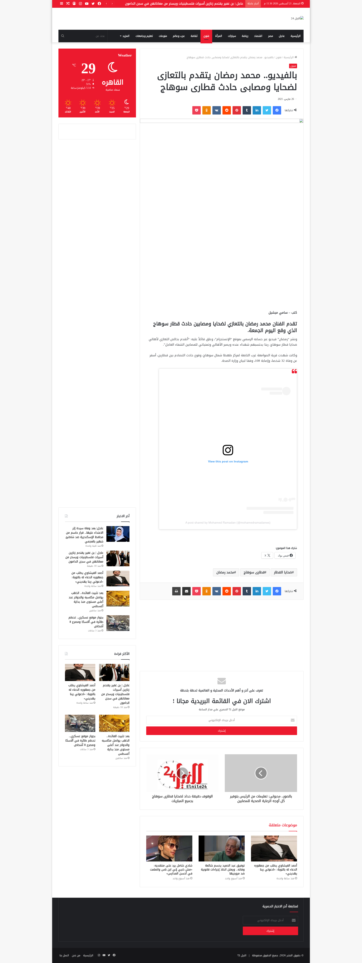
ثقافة (194, 36)
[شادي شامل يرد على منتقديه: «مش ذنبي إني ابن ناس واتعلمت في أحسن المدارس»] (169, 848)
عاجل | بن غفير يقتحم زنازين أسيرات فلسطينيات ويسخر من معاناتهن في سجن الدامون (184, 3)
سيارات (232, 36)
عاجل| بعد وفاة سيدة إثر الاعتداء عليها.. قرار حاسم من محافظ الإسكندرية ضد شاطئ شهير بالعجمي (84, 534)
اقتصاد (258, 36)
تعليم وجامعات (144, 36)
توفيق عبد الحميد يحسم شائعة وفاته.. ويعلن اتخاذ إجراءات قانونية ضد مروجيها (223, 869)
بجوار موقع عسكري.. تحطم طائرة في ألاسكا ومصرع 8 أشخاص (86, 622)
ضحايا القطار (283, 572)
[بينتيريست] (237, 110)
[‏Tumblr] (247, 110)
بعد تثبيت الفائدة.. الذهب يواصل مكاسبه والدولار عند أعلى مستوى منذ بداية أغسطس (86, 599)
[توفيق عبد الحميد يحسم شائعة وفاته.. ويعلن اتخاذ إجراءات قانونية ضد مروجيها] (222, 848)
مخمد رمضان (225, 572)
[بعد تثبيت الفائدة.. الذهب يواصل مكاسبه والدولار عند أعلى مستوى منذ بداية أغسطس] (117, 598)
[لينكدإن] (257, 110)
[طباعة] (176, 591)
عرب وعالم (179, 36)
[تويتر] (267, 110)
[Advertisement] (221, 274)
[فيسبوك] (277, 110)
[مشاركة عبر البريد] (186, 591)
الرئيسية (296, 36)
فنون (206, 36)
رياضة (245, 36)
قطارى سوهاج (254, 572)
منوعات (163, 36)
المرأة (218, 36)
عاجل (282, 36)
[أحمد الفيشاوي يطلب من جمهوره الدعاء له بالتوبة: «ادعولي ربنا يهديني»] (274, 848)
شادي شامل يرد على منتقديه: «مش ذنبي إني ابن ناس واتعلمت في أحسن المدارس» (171, 869)
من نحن (76, 955)
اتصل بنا (64, 955)
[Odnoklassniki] (206, 110)
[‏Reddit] (226, 110)
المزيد (126, 36)
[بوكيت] (196, 110)
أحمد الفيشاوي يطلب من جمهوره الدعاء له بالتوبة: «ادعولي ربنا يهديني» (275, 869)
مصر (270, 36)
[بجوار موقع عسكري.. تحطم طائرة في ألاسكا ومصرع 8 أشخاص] (117, 623)
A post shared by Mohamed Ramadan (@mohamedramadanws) (227, 522)
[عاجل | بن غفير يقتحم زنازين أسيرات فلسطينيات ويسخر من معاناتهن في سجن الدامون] (117, 558)
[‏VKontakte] (216, 110)
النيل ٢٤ (242, 955)
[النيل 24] (297, 18)
